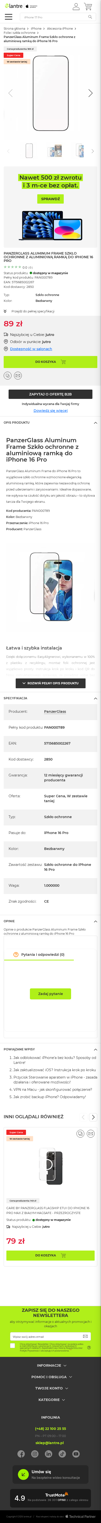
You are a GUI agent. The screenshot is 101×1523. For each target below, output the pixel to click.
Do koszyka (45, 1255)
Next (93, 1117)
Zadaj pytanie (50, 994)
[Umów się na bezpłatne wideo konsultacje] (50, 1482)
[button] (76, 6)
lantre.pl (27, 1516)
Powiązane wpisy (19, 1049)
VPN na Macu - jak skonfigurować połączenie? (52, 1089)
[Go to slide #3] (80, 151)
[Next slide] (90, 93)
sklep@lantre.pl (50, 1443)
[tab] (50, 422)
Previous (83, 1117)
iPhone (36, 28)
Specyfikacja (15, 698)
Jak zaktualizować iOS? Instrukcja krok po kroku (54, 1070)
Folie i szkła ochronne (19, 33)
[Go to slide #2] (54, 151)
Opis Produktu (16, 422)
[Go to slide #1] (29, 151)
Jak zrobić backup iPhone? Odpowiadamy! (49, 1097)
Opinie (9, 921)
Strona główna (14, 28)
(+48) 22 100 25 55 (50, 1428)
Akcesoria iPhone (60, 28)
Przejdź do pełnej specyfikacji (33, 311)
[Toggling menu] (8, 17)
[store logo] (26, 6)
